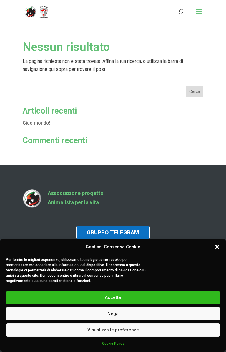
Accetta (113, 297)
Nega (113, 313)
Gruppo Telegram (113, 232)
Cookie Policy (113, 343)
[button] (217, 247)
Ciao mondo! (36, 123)
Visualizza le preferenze (113, 330)
